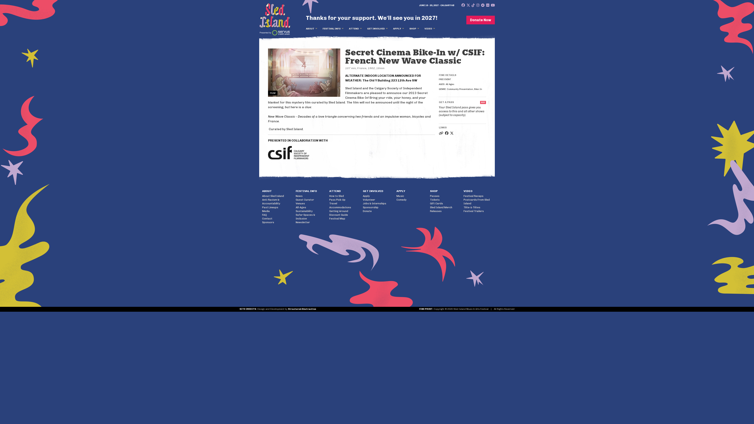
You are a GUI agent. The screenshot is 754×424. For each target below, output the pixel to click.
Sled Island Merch (441, 207)
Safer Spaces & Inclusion (305, 216)
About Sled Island (273, 196)
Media (266, 211)
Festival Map (337, 218)
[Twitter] (468, 5)
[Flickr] (487, 5)
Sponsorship (370, 207)
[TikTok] (473, 5)
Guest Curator (305, 199)
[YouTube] (493, 5)
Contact (267, 218)
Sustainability (304, 211)
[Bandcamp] (483, 5)
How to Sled (336, 196)
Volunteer (369, 199)
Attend (354, 28)
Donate (367, 211)
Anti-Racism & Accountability (271, 201)
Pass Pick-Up (337, 199)
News (299, 196)
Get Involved (376, 28)
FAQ (264, 214)
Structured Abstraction (302, 309)
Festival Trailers (474, 211)
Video (428, 28)
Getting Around (338, 211)
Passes (434, 196)
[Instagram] (477, 5)
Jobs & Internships (374, 203)
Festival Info (332, 28)
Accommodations (340, 207)
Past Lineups (270, 207)
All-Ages (301, 207)
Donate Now (480, 20)
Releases (436, 211)
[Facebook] (463, 5)
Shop (412, 28)
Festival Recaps (473, 196)
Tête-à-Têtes (472, 207)
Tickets (435, 199)
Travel (333, 203)
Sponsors (268, 222)
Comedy (401, 199)
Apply (397, 28)
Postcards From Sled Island (477, 201)
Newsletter (303, 222)
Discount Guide (338, 214)
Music (400, 196)
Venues (300, 203)
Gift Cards (436, 203)
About (310, 28)
